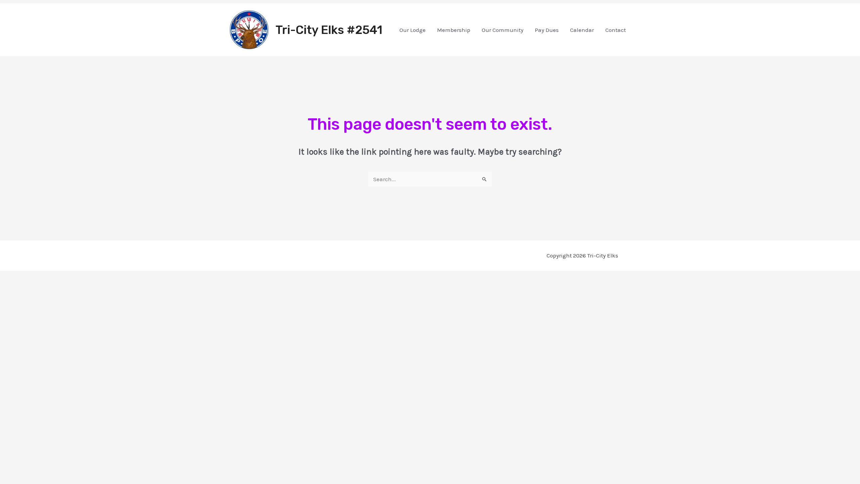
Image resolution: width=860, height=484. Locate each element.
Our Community (502, 30)
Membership (453, 30)
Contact (615, 30)
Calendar (582, 30)
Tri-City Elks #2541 (328, 30)
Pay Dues (547, 30)
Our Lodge (412, 30)
